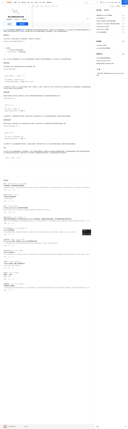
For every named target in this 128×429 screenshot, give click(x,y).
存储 (12, 284)
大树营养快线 (6, 239)
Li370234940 (11, 426)
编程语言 (22, 30)
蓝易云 (5, 183)
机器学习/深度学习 (12, 183)
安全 (26, 228)
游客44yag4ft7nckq (8, 250)
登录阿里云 (22, 24)
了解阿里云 (48, 2)
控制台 (116, 2)
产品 (19, 2)
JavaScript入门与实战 (102, 45)
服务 (44, 2)
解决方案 (24, 2)
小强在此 (5, 261)
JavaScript (18, 157)
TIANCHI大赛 (47, 6)
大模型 (15, 2)
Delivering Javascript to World (103, 60)
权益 (28, 2)
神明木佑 (5, 272)
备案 (112, 2)
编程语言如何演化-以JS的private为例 (105, 63)
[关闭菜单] (2, 2)
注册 (119, 2)
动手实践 (32, 6)
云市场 (36, 2)
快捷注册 (9, 24)
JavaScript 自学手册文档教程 (103, 48)
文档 (109, 2)
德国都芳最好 (6, 284)
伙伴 (40, 2)
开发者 (23, 239)
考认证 (41, 6)
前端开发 (12, 157)
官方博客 (37, 6)
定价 (32, 2)
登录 (125, 2)
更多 (123, 41)
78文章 (25, 426)
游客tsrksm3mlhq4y (8, 194)
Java (24, 217)
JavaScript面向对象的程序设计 (104, 58)
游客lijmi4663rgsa (7, 217)
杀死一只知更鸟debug (8, 228)
